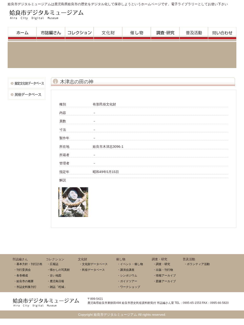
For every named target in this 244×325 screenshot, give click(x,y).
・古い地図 (54, 275)
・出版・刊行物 (163, 269)
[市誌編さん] (50, 32)
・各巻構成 (21, 275)
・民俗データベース (92, 269)
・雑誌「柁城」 (57, 286)
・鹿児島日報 (55, 281)
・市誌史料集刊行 (25, 286)
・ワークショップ (128, 286)
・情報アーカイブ (164, 275)
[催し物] (136, 32)
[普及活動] (193, 32)
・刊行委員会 (22, 269)
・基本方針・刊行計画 (28, 264)
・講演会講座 (125, 269)
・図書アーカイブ (164, 281)
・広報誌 (52, 264)
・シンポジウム (127, 275)
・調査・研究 (161, 264)
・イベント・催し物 (130, 264)
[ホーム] (22, 32)
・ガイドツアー (127, 281)
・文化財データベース (93, 264)
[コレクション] (79, 32)
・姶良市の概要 (24, 281)
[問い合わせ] (222, 33)
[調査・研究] (165, 32)
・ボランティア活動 (197, 264)
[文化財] (108, 32)
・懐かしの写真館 (58, 269)
